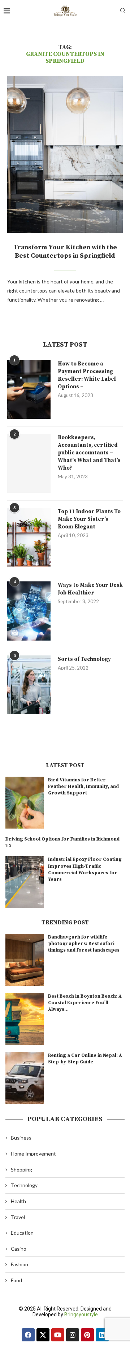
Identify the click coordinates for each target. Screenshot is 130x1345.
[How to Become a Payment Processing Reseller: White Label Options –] (29, 389)
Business (21, 1138)
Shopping (21, 1169)
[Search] (122, 11)
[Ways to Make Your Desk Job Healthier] (29, 610)
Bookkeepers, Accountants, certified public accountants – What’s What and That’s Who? (89, 452)
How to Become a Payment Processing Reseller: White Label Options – (87, 375)
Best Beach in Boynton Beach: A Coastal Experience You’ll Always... (85, 1002)
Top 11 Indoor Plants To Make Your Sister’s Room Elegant (89, 519)
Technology (24, 1185)
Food (16, 1280)
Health (18, 1201)
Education (22, 1233)
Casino (18, 1249)
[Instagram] (72, 1334)
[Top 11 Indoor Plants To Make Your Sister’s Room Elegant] (29, 537)
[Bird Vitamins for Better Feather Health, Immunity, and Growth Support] (24, 803)
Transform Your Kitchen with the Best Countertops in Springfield (65, 251)
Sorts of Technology (84, 659)
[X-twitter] (42, 1334)
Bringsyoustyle (81, 1314)
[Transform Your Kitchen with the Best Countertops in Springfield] (65, 154)
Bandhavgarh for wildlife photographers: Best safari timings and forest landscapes (84, 943)
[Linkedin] (102, 1334)
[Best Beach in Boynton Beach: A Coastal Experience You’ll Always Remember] (24, 1019)
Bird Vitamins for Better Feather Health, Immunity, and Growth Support (83, 786)
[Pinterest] (87, 1334)
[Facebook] (28, 1334)
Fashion (19, 1264)
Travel (18, 1217)
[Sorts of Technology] (29, 684)
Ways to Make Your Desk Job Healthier (90, 589)
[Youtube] (57, 1334)
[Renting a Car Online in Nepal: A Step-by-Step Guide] (24, 1078)
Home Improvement (33, 1153)
